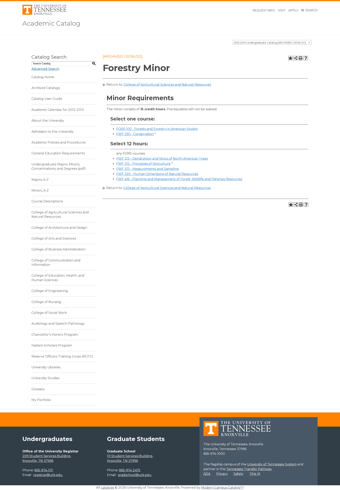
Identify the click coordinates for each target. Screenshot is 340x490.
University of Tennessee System (272, 464)
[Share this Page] (295, 58)
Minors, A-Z (40, 190)
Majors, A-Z (40, 180)
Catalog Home (42, 77)
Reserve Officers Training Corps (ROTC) (62, 356)
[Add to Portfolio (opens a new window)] (290, 58)
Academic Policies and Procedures (58, 142)
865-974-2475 (129, 470)
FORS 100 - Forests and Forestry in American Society (157, 129)
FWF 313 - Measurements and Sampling (147, 169)
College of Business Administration (58, 249)
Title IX (254, 474)
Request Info (264, 10)
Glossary (38, 389)
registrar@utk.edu (48, 475)
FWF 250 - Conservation (135, 134)
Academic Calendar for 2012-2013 (57, 110)
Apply (293, 10)
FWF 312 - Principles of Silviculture (143, 164)
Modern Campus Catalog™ (222, 487)
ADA (206, 474)
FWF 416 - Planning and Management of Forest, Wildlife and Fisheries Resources (179, 179)
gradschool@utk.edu (135, 475)
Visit (281, 10)
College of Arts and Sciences (53, 238)
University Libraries (45, 367)
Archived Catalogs (45, 88)
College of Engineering (49, 291)
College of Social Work (49, 313)
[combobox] (272, 42)
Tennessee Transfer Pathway (249, 469)
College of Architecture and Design (59, 228)
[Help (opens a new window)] (306, 58)
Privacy (222, 474)
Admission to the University (52, 131)
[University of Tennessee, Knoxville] (44, 14)
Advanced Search (45, 69)
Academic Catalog (51, 23)
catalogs (107, 487)
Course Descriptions (47, 201)
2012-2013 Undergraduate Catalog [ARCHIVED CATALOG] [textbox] (270, 42)
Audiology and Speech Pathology (58, 323)
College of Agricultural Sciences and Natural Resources (167, 84)
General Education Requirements (58, 153)
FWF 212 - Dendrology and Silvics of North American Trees (162, 158)
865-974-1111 (43, 470)
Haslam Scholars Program (51, 345)
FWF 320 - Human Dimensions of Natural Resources (157, 174)
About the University (47, 120)
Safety (238, 474)
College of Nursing (46, 302)
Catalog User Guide (46, 99)
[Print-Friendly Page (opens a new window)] (300, 58)
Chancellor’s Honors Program (54, 334)
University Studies (45, 378)
